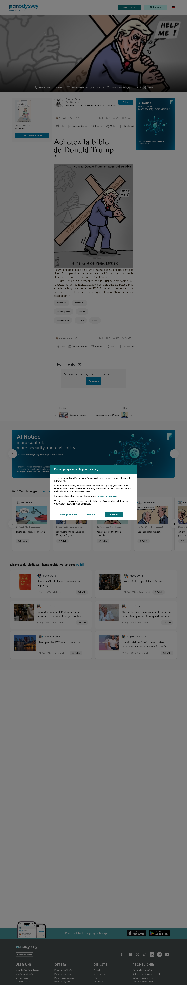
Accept (114, 514)
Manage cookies (68, 514)
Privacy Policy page (106, 496)
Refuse (91, 514)
